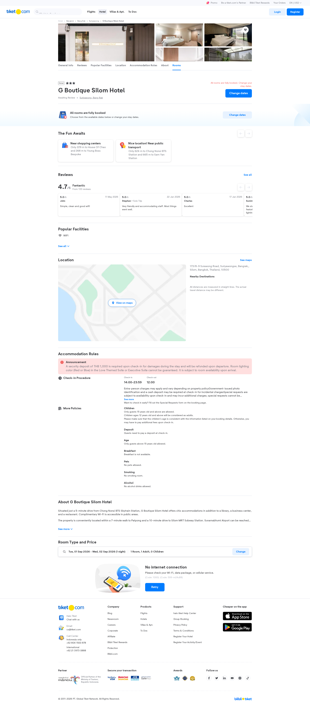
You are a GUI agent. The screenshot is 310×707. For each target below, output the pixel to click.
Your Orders (280, 2)
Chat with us (73, 619)
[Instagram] (240, 678)
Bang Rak (81, 21)
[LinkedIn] (224, 678)
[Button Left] (241, 187)
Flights (143, 613)
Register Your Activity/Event (187, 642)
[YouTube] (232, 678)
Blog (110, 613)
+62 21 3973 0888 (76, 650)
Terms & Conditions (183, 630)
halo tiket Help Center (184, 613)
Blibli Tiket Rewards (260, 2)
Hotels (143, 619)
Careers (112, 625)
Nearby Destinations (202, 276)
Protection (113, 648)
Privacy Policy (180, 625)
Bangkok (70, 21)
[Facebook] (209, 678)
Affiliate (111, 636)
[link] (277, 11)
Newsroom (113, 619)
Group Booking (181, 619)
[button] (122, 302)
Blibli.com (113, 654)
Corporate (113, 630)
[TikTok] (247, 678)
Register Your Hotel (183, 636)
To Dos (143, 630)
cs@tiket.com (74, 629)
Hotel (60, 21)
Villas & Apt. (146, 625)
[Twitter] (216, 678)
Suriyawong (94, 21)
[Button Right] (248, 187)
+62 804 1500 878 (76, 642)
